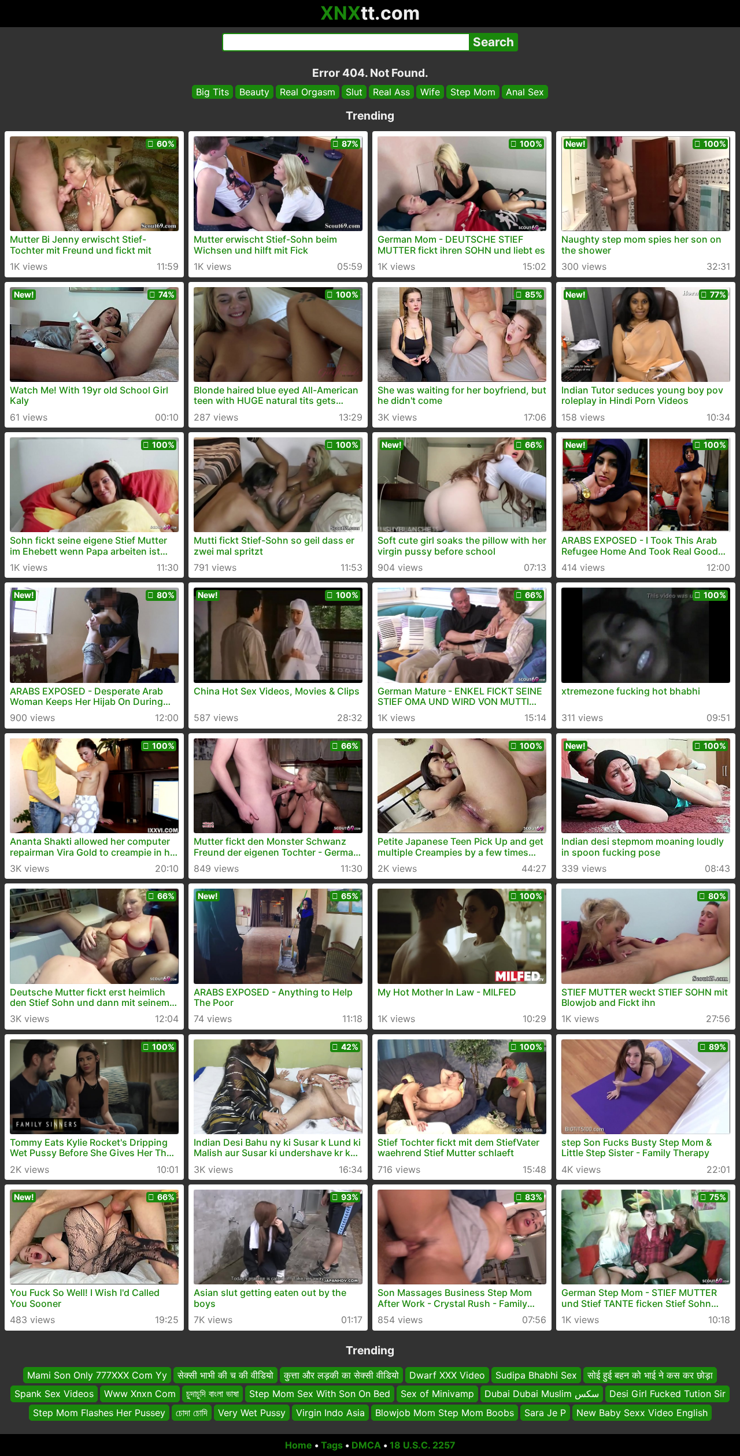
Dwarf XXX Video (447, 1375)
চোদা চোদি (192, 1412)
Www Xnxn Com (140, 1394)
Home (298, 1445)
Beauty (254, 92)
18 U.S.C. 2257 (423, 1445)
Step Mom (472, 92)
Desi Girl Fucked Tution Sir (667, 1394)
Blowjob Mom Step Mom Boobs (444, 1412)
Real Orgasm (307, 92)
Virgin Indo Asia (330, 1412)
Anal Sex (525, 92)
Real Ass (391, 92)
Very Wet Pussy (252, 1412)
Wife (430, 92)
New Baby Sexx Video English (642, 1412)
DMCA (366, 1445)
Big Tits (212, 92)
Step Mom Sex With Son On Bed (319, 1394)
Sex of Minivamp (437, 1394)
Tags (332, 1445)
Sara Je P (545, 1412)
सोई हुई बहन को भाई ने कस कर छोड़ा (650, 1375)
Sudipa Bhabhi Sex (536, 1375)
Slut (354, 92)
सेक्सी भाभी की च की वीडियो (225, 1375)
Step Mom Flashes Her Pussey (99, 1412)
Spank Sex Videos (54, 1394)
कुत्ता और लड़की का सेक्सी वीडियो (341, 1375)
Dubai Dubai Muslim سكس (541, 1394)
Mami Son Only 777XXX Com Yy (97, 1375)
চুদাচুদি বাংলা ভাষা (212, 1394)
